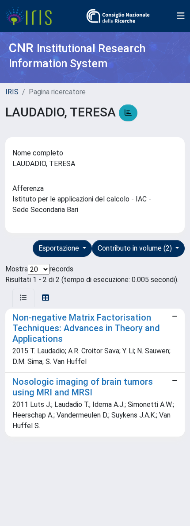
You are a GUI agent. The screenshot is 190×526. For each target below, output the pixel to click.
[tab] (23, 298)
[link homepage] (32, 16)
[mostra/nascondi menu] (181, 16)
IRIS (12, 92)
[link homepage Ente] (118, 16)
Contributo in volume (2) (136, 248)
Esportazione (59, 248)
